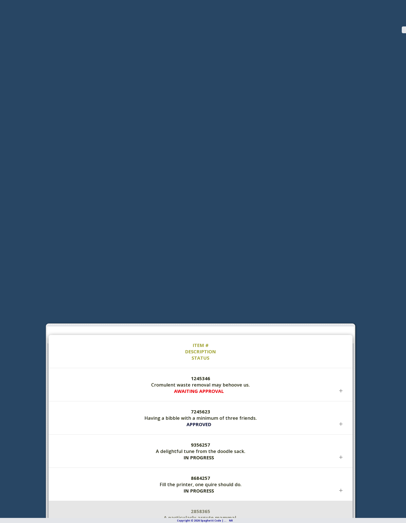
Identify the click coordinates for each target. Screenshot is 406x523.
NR (234, 520)
